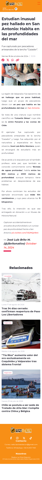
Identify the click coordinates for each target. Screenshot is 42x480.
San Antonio (34, 108)
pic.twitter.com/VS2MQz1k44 (25, 232)
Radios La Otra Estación (21, 457)
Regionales (8, 323)
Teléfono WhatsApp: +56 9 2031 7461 (21, 448)
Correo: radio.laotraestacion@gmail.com (21, 444)
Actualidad (7, 276)
